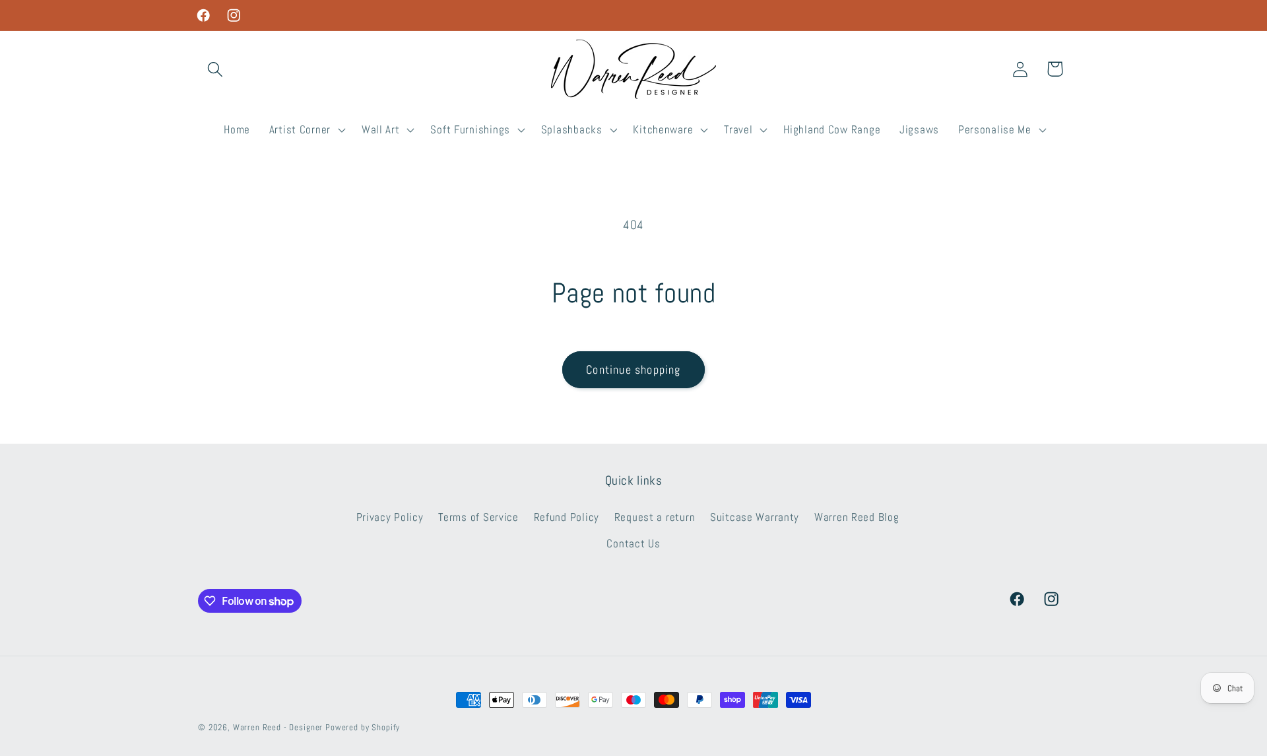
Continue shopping (633, 369)
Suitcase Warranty (754, 517)
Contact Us (633, 544)
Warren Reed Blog (856, 517)
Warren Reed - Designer (278, 727)
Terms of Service (478, 517)
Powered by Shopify (362, 727)
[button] (215, 69)
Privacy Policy (390, 517)
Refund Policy (566, 517)
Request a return (655, 517)
